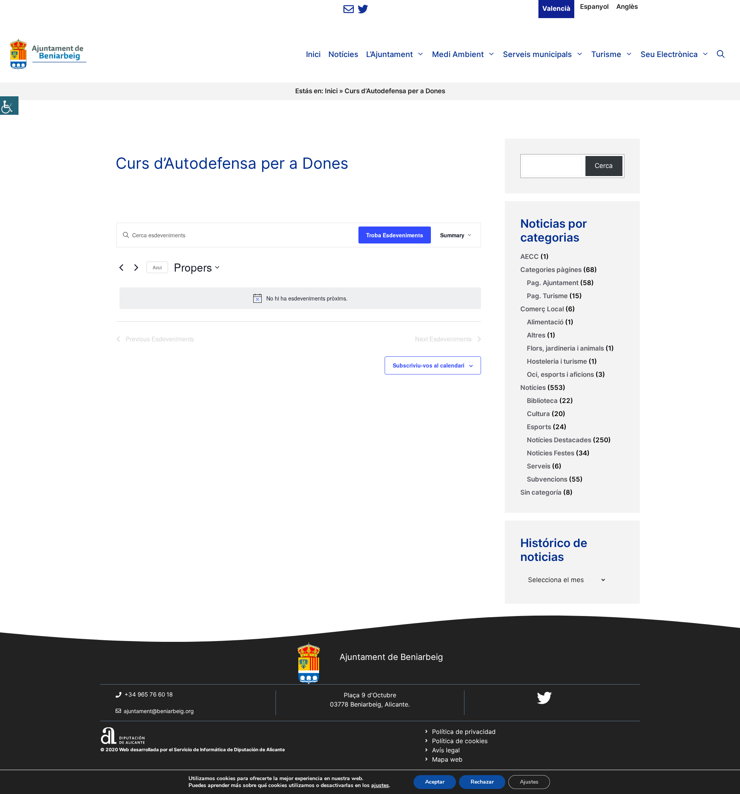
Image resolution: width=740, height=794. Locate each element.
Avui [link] (157, 267)
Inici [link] (313, 54)
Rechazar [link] (482, 782)
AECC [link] (529, 256)
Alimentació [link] (545, 322)
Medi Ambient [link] (458, 54)
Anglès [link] (627, 6)
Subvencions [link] (547, 479)
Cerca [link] (604, 166)
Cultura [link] (538, 414)
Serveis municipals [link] (537, 54)
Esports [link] (539, 427)
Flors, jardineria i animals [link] (565, 348)
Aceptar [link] (434, 782)
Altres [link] (536, 335)
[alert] (300, 298)
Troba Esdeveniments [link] (394, 235)
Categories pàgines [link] (551, 270)
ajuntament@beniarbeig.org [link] (159, 711)
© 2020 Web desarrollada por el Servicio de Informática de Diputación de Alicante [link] (192, 749)
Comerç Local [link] (542, 309)
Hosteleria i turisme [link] (557, 361)
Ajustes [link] (529, 782)
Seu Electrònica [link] (669, 54)
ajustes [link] (380, 785)
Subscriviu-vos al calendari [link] (428, 365)
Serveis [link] (538, 466)
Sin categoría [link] (541, 492)
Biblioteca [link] (542, 401)
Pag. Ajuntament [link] (553, 283)
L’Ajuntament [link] (389, 54)
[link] (9, 105)
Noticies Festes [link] (550, 453)
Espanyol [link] (594, 6)
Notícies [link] (343, 54)
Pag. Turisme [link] (547, 296)
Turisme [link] (606, 54)
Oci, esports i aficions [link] (560, 374)
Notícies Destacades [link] (559, 440)
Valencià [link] (556, 8)
